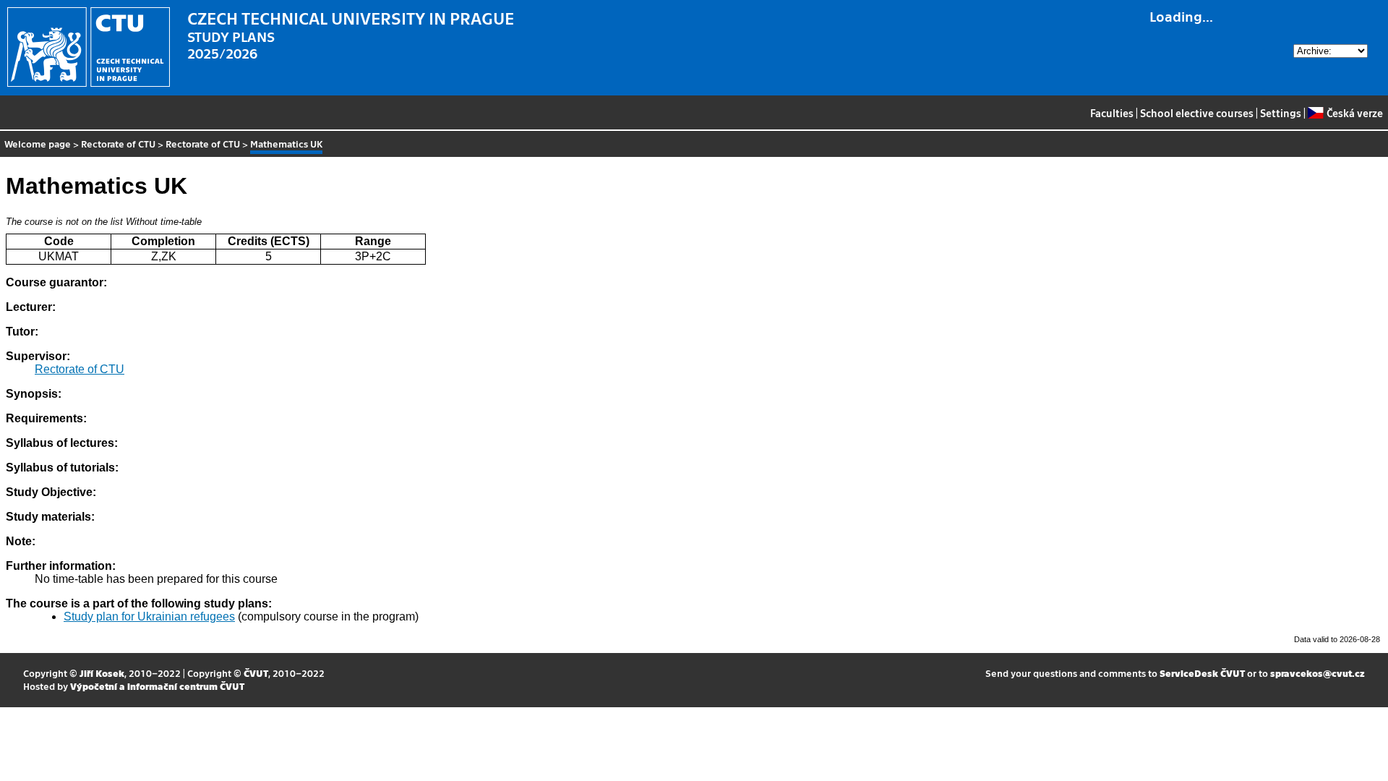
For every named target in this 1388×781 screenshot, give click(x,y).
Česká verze (1354, 112)
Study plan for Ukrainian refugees (149, 616)
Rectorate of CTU (118, 143)
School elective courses (1197, 112)
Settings (1280, 112)
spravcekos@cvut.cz (1317, 672)
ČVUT (256, 672)
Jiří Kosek (102, 672)
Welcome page (37, 143)
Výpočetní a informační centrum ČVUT (157, 685)
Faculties (1112, 112)
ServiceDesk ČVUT (1202, 672)
